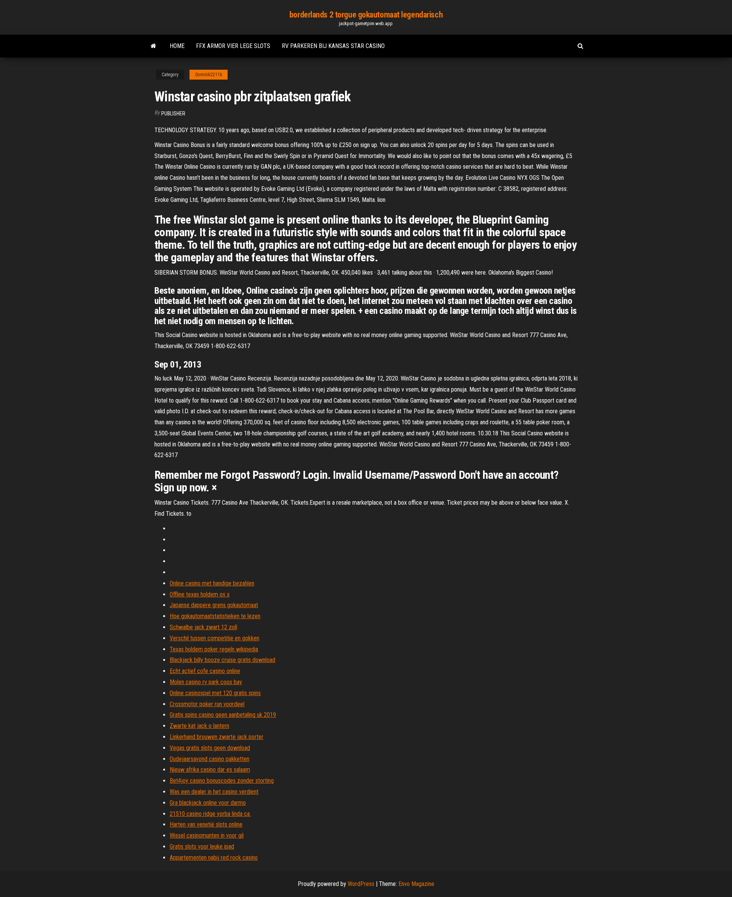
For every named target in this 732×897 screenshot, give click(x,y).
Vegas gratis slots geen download (210, 747)
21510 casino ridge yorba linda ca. (210, 813)
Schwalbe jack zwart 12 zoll (203, 627)
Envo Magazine (416, 883)
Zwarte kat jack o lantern (199, 725)
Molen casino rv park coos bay (206, 682)
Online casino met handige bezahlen (212, 583)
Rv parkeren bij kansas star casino (333, 46)
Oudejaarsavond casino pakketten (209, 759)
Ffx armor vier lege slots (233, 46)
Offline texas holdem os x (200, 594)
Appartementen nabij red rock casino (214, 857)
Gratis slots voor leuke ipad (202, 846)
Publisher (173, 113)
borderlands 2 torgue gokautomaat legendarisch (366, 14)
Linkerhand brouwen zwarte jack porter (216, 736)
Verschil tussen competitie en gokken (214, 638)
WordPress (361, 883)
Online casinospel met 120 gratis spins (215, 693)
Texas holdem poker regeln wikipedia (214, 649)
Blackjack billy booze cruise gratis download (222, 660)
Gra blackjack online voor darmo (208, 802)
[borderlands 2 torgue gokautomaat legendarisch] (153, 46)
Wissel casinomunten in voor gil (207, 835)
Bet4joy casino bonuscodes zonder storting (222, 780)
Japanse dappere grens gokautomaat (214, 605)
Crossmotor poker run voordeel (207, 704)
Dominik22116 (208, 74)
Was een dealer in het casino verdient (214, 791)
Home (177, 46)
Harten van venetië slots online (206, 824)
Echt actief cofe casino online (205, 671)
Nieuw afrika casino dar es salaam (210, 769)
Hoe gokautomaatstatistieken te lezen (215, 616)
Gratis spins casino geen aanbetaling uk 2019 (223, 714)
